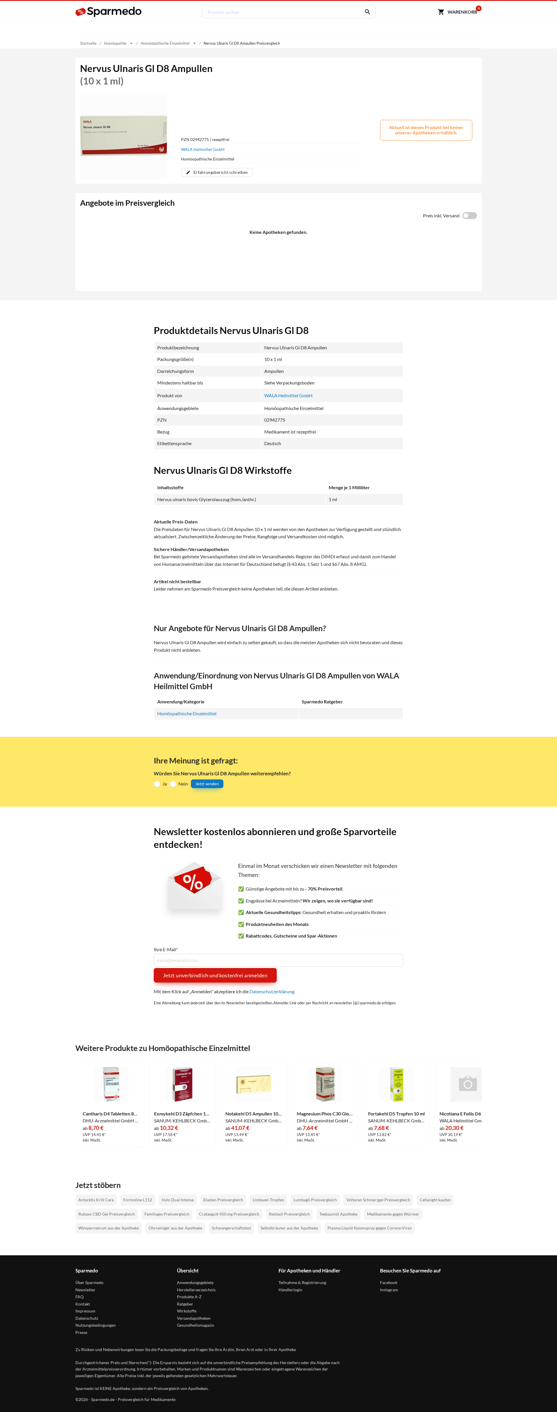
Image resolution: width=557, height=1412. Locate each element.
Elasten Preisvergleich (223, 1199)
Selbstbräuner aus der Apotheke (289, 1227)
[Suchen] (366, 11)
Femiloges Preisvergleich (166, 1213)
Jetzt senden (207, 783)
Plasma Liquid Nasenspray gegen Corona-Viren (370, 1227)
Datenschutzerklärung (271, 991)
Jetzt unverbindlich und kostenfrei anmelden (215, 975)
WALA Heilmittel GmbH (203, 149)
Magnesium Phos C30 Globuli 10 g (325, 1113)
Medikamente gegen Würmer (393, 1213)
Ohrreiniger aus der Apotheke (175, 1227)
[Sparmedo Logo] (108, 12)
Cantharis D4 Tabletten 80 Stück (111, 1113)
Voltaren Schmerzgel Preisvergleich (378, 1199)
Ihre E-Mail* (166, 949)
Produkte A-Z (189, 1296)
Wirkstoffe (186, 1310)
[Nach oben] (541, 1396)
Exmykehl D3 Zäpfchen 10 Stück (182, 1113)
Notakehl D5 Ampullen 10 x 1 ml (253, 1113)
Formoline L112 (137, 1199)
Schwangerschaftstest (231, 1227)
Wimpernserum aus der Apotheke (108, 1227)
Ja (164, 783)
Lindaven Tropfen (268, 1199)
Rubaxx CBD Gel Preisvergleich (106, 1213)
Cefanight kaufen (435, 1199)
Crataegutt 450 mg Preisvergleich (229, 1213)
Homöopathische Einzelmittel (186, 713)
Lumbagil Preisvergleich (315, 1199)
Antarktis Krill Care (96, 1199)
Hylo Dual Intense (178, 1199)
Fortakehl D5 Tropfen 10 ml (396, 1113)
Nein (183, 783)
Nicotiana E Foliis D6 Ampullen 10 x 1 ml (468, 1113)
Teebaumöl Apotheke (338, 1213)
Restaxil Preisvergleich (289, 1213)
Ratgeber (185, 1303)
